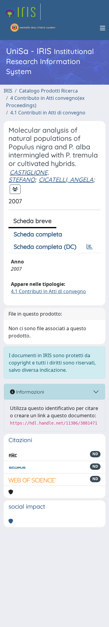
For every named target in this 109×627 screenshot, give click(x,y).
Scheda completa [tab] (38, 234)
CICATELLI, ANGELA (66, 179)
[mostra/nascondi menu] (102, 28)
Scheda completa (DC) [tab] (45, 246)
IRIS (8, 90)
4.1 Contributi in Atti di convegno (47, 112)
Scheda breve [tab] (32, 221)
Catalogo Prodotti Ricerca (48, 90)
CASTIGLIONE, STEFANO (28, 175)
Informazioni (29, 392)
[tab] (89, 246)
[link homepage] (22, 12)
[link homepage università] (33, 28)
